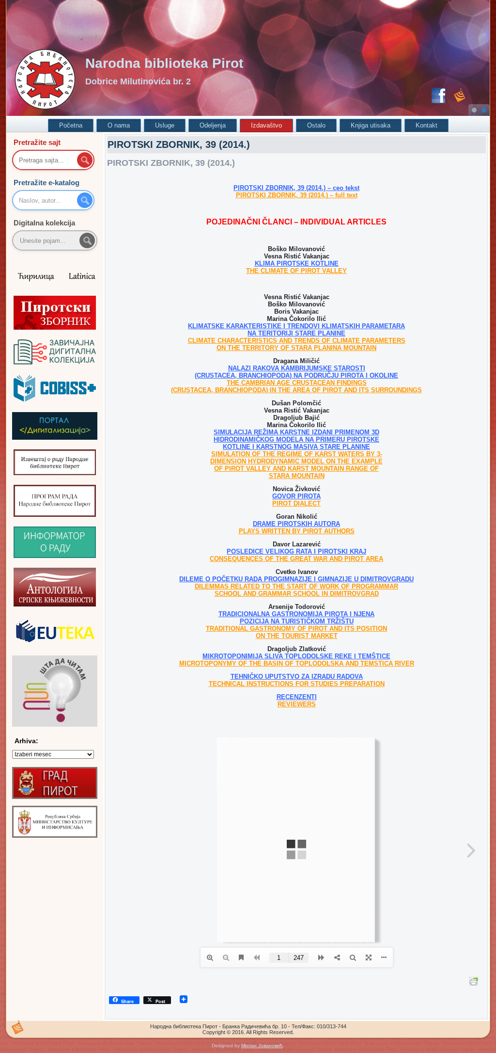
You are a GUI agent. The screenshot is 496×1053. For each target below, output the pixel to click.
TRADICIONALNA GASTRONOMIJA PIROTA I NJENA (296, 614)
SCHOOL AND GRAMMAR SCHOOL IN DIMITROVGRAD (297, 593)
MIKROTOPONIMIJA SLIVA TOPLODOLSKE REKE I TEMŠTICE (296, 656)
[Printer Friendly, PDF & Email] (475, 981)
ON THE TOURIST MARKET (297, 635)
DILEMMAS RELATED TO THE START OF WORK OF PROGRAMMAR (296, 586)
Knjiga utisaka (370, 125)
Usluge (164, 125)
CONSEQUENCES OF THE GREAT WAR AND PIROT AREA (296, 558)
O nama (119, 125)
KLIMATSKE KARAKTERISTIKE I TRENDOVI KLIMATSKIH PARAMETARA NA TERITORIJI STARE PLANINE (296, 329)
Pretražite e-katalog (46, 182)
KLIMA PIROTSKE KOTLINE (297, 263)
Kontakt (426, 125)
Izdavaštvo (266, 125)
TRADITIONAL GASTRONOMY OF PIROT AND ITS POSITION (296, 628)
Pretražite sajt (37, 142)
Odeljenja (213, 125)
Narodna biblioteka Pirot (164, 63)
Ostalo (316, 125)
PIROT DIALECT (296, 503)
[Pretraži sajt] (85, 160)
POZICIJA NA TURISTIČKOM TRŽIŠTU (297, 621)
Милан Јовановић (262, 1045)
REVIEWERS (297, 704)
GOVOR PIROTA (296, 496)
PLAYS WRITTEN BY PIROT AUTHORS (297, 531)
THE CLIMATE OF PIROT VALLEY (296, 270)
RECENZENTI (297, 697)
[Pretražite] (87, 240)
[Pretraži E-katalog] (85, 200)
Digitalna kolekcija (44, 223)
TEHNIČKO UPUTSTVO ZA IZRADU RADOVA (297, 676)
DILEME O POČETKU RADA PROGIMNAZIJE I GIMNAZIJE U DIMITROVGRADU (296, 579)
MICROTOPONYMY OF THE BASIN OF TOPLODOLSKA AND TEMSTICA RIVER (296, 663)
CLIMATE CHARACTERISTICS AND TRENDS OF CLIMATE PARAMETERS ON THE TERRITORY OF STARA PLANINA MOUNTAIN (296, 344)
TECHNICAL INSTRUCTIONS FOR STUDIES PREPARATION (297, 683)
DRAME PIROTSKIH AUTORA (296, 523)
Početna (70, 125)
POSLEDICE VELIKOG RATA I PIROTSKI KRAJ (296, 551)
